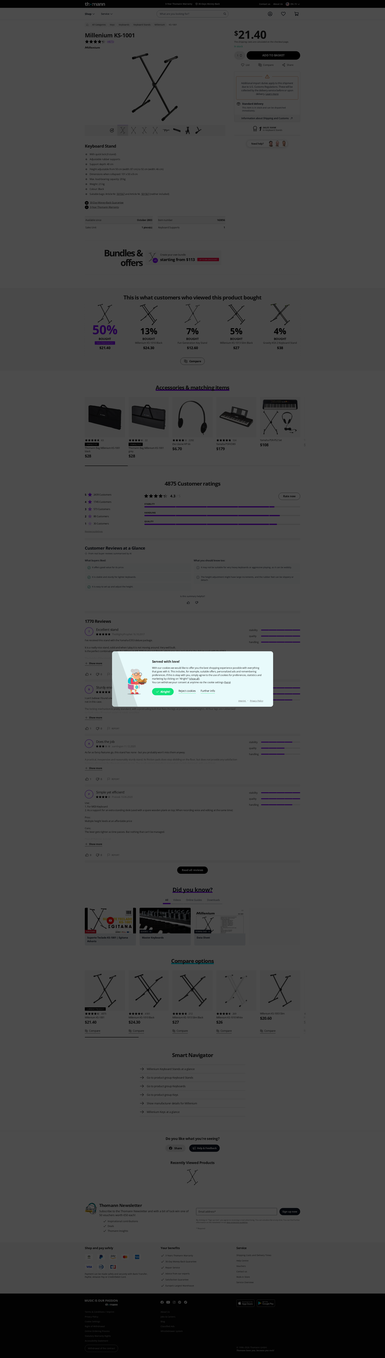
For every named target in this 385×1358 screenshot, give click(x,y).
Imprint (242, 700)
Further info (208, 691)
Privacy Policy (256, 700)
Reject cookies (187, 691)
